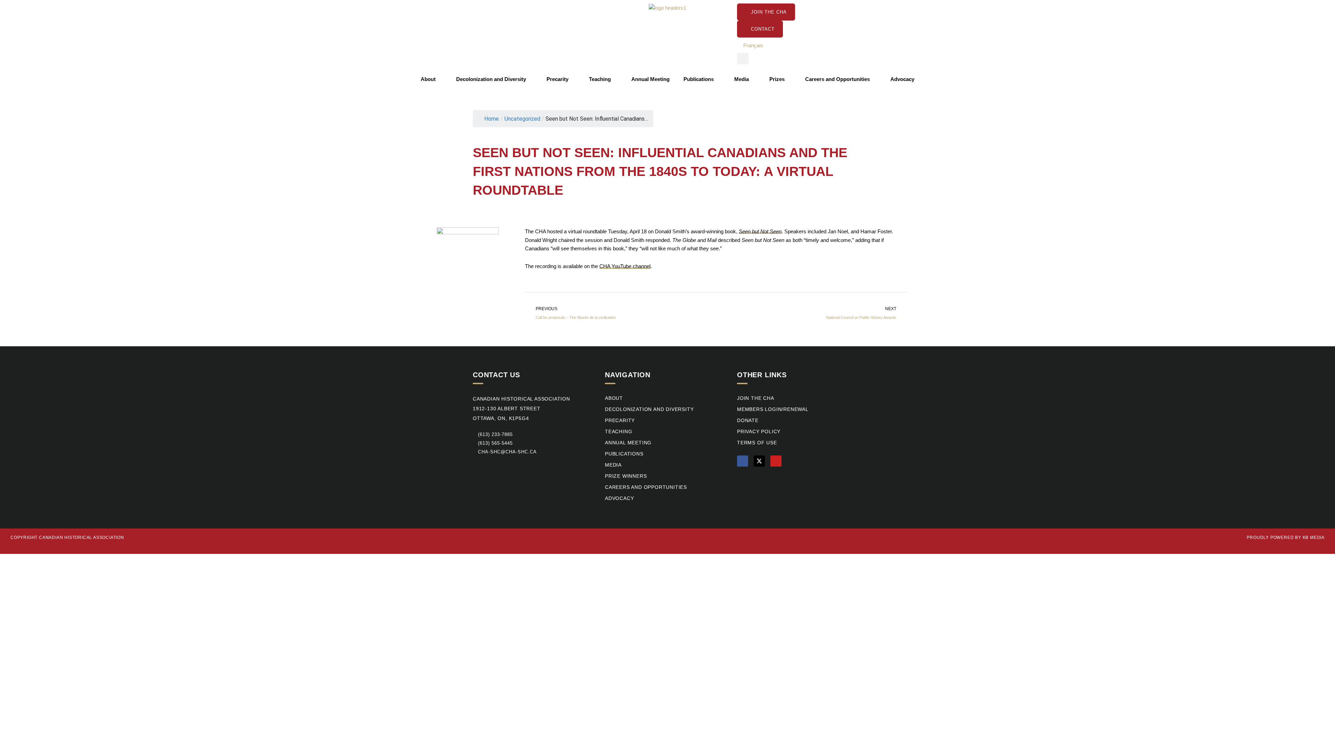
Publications (698, 79)
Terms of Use (757, 442)
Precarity (557, 79)
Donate (748, 420)
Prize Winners (626, 476)
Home (491, 118)
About (428, 79)
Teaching (600, 79)
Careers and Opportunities (837, 79)
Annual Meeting (650, 79)
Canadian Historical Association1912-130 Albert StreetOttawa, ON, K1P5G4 (521, 408)
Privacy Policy (758, 431)
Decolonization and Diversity (491, 79)
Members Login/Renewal (773, 409)
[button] (743, 58)
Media (741, 79)
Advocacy (902, 79)
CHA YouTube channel (624, 266)
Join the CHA (755, 398)
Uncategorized (522, 118)
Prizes (777, 79)
